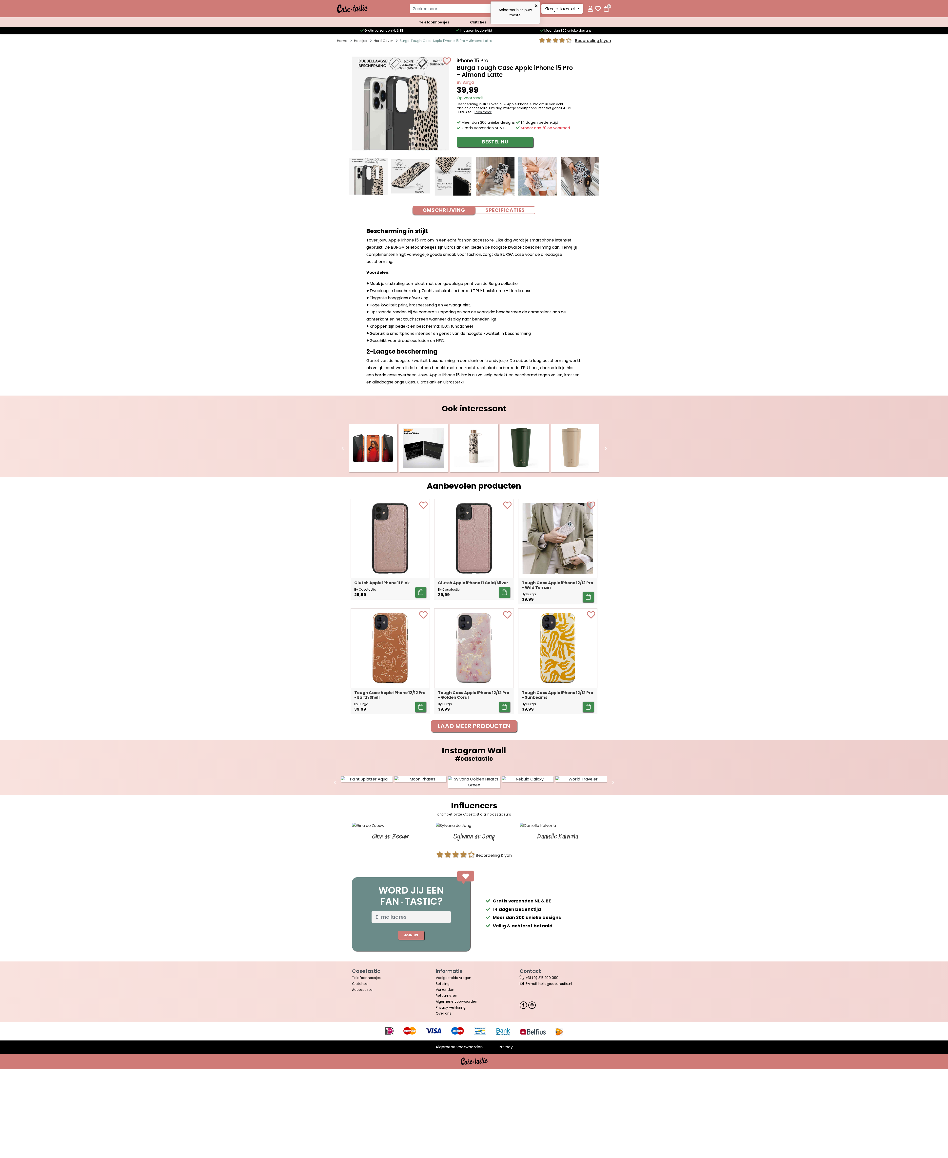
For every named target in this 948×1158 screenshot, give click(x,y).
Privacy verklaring (451, 1007)
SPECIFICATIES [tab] (505, 210)
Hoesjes (360, 40)
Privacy (505, 1047)
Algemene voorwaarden (456, 1001)
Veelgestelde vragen (453, 977)
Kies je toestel (560, 9)
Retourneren (446, 995)
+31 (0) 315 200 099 (542, 977)
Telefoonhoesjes (434, 22)
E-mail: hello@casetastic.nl (549, 983)
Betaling (443, 983)
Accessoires (362, 989)
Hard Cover (383, 40)
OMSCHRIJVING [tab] (444, 210)
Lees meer (483, 112)
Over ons (443, 1013)
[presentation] (342, 448)
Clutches (478, 22)
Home (342, 40)
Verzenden (445, 989)
